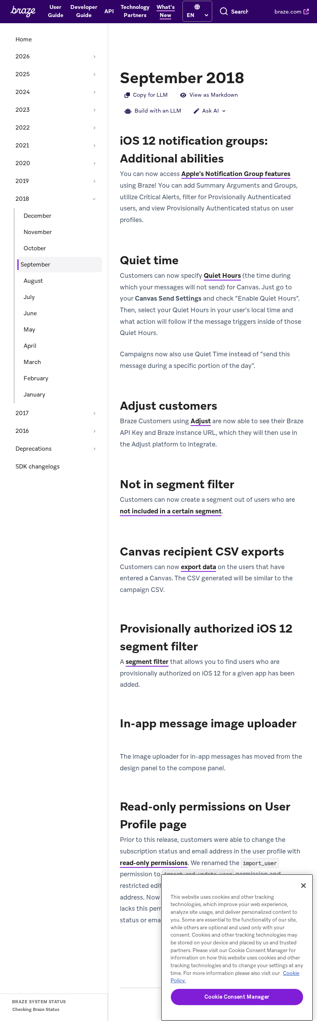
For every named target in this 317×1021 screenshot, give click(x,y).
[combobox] (240, 11)
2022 (22, 128)
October (35, 248)
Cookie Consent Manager (237, 997)
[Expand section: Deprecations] (94, 448)
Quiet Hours (222, 275)
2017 (22, 413)
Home (23, 39)
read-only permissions (153, 863)
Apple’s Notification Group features (235, 173)
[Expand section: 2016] (94, 431)
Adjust (201, 421)
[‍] (197, 7)
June (30, 313)
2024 (22, 92)
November (38, 232)
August (33, 281)
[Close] (303, 885)
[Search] (223, 11)
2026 (22, 56)
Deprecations (33, 449)
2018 (22, 199)
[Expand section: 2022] (94, 127)
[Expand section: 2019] (94, 181)
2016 (22, 431)
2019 (22, 181)
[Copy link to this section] (252, 77)
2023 (22, 110)
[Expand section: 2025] (94, 74)
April (30, 346)
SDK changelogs (37, 466)
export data (198, 567)
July (29, 297)
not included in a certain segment (171, 511)
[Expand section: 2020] (94, 163)
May (29, 329)
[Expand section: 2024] (94, 92)
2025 (22, 74)
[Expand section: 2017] (94, 413)
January (34, 394)
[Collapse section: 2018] (94, 199)
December (37, 216)
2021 (22, 145)
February (36, 378)
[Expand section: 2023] (94, 110)
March (32, 362)
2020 (22, 163)
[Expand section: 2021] (94, 145)
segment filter (147, 661)
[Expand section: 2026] (94, 56)
